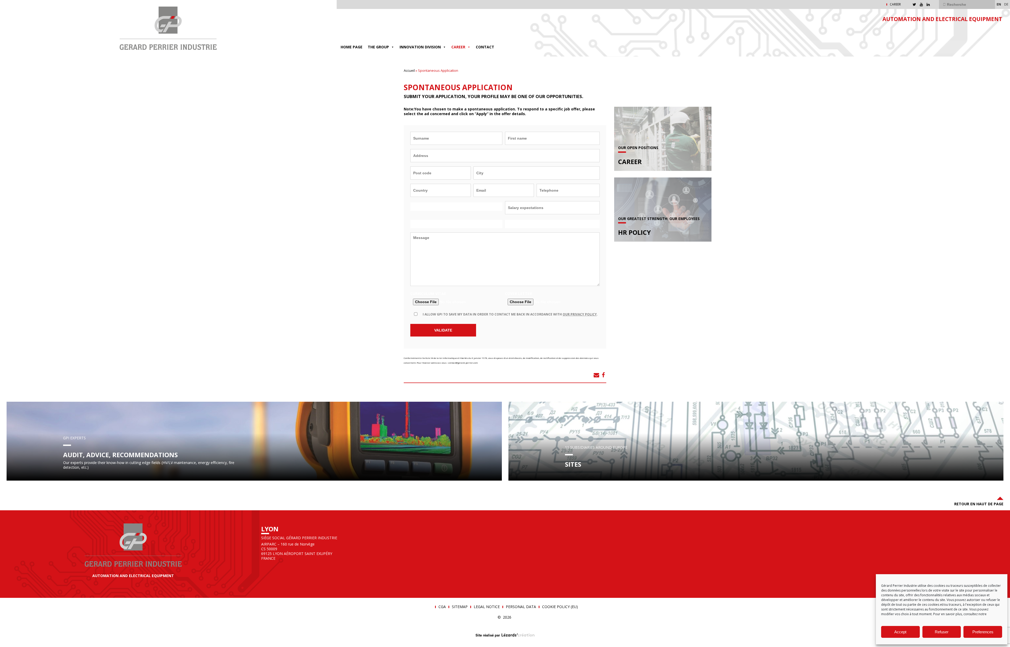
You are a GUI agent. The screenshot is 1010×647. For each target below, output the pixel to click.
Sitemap (460, 606)
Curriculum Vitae (428, 293)
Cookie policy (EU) (560, 606)
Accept (900, 632)
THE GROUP (378, 46)
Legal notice (487, 606)
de (1006, 4)
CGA (442, 606)
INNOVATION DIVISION (420, 46)
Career (458, 46)
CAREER (895, 4)
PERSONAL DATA (521, 606)
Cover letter (518, 293)
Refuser (941, 632)
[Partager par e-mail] (596, 375)
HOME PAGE (351, 46)
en (999, 4)
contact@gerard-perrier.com (463, 362)
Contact (485, 46)
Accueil (409, 70)
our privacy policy (580, 314)
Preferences (982, 632)
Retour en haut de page (978, 503)
